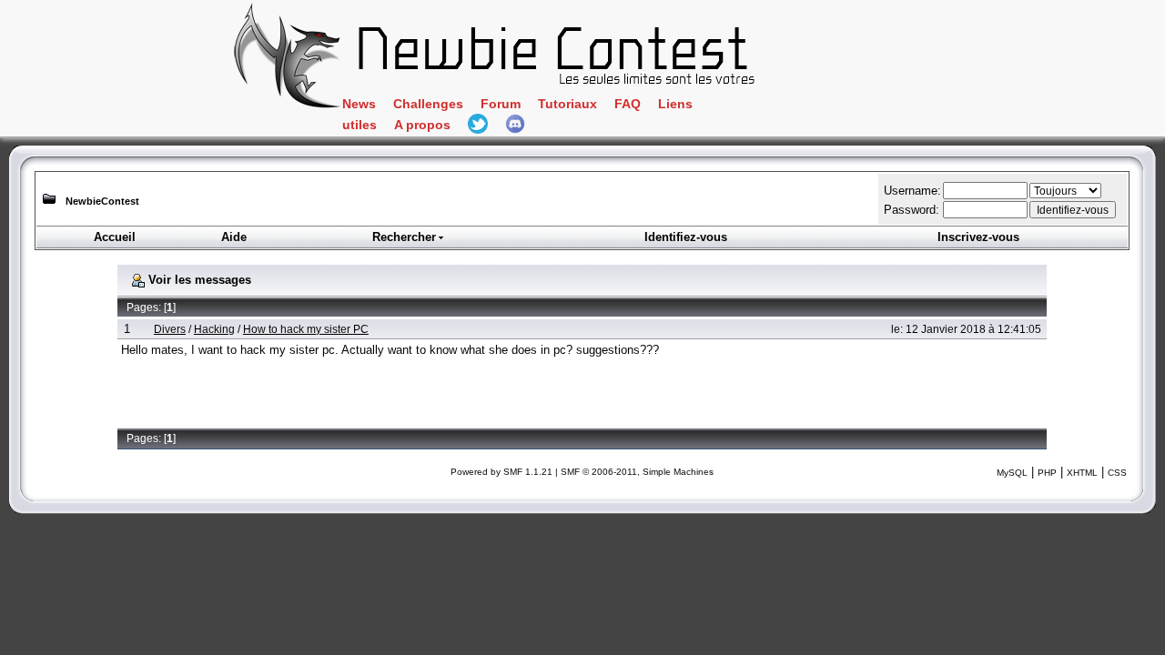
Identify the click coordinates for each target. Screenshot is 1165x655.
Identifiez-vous (685, 237)
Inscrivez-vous (978, 237)
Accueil (115, 237)
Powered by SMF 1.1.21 (501, 472)
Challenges (428, 104)
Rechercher (404, 237)
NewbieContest (102, 201)
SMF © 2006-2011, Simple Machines (637, 472)
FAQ (627, 104)
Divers (170, 329)
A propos (422, 125)
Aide (234, 237)
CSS (1117, 473)
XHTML (1082, 473)
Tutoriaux (567, 104)
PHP (1047, 473)
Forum (501, 104)
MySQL (1012, 473)
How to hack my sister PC (306, 329)
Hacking (214, 329)
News (359, 104)
